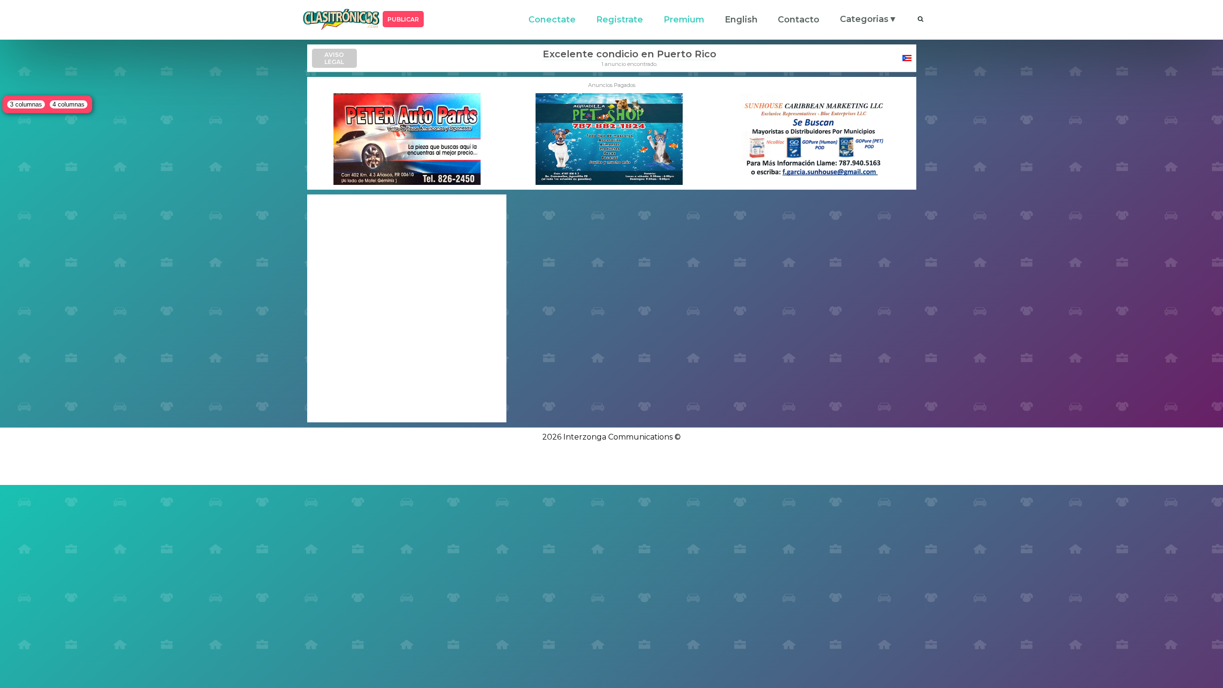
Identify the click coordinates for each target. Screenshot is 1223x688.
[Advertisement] (407, 308)
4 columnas (69, 104)
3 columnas (26, 104)
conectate (552, 19)
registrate (619, 19)
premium (684, 19)
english (741, 19)
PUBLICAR (403, 19)
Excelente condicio (590, 54)
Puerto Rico (686, 54)
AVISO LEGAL (334, 58)
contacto (798, 19)
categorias (864, 19)
